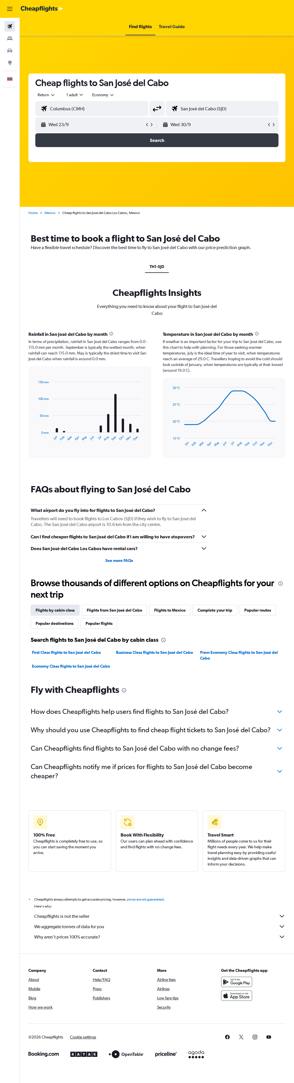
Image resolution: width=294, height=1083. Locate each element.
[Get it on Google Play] (236, 982)
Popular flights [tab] (99, 623)
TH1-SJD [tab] (157, 266)
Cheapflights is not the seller (61, 916)
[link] (227, 1037)
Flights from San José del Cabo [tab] (114, 610)
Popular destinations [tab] (55, 623)
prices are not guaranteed (145, 899)
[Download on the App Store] (236, 995)
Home (33, 213)
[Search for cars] (9, 50)
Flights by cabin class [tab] (55, 610)
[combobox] (103, 95)
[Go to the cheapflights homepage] (42, 9)
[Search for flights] (9, 26)
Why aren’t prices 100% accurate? (67, 937)
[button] (9, 9)
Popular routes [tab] (257, 610)
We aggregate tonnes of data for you (69, 926)
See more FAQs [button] (119, 560)
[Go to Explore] (9, 62)
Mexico (50, 213)
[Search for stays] (9, 38)
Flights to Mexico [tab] (169, 610)
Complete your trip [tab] (215, 610)
